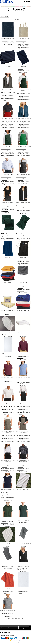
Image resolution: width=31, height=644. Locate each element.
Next (18, 19)
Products (6, 4)
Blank (5, 44)
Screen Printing (5, 42)
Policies (12, 635)
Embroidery (4, 41)
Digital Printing (20, 47)
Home (1, 4)
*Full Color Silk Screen (21, 41)
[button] (27, 1)
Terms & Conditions (4, 635)
